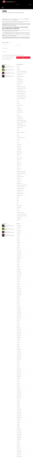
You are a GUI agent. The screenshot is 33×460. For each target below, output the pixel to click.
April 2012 (18, 366)
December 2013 (19, 332)
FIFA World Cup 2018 (20, 127)
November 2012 (19, 354)
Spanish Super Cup (19, 205)
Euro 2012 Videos (19, 110)
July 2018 (18, 279)
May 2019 (18, 264)
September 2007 (19, 456)
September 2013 (19, 337)
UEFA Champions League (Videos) (21, 215)
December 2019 (19, 254)
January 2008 (19, 449)
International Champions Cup (21, 137)
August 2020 (18, 242)
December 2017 (19, 291)
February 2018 (19, 288)
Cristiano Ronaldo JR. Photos (21, 93)
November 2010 (19, 393)
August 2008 (18, 439)
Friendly (18, 130)
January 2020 (19, 252)
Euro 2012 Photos (19, 108)
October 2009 (19, 415)
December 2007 (19, 451)
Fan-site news (19, 115)
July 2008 (18, 441)
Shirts (17, 202)
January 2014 (19, 330)
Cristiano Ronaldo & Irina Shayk (21, 86)
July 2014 (18, 320)
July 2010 (18, 400)
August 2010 (18, 398)
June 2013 (18, 342)
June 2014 (18, 322)
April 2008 (18, 446)
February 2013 (19, 349)
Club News (18, 69)
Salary (18, 198)
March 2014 (18, 327)
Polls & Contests (19, 168)
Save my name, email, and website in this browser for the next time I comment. (13, 55)
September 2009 (19, 417)
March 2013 (18, 347)
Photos (18, 166)
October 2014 (19, 315)
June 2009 (18, 422)
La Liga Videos (19, 147)
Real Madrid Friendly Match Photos (22, 185)
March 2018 (18, 286)
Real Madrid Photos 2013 (20, 190)
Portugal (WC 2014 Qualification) (21, 171)
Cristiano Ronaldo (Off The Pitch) (21, 88)
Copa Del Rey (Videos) (20, 79)
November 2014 (19, 313)
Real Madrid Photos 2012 (20, 188)
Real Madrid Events (19, 183)
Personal (18, 161)
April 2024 (18, 228)
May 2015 (18, 303)
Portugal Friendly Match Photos (21, 173)
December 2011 (19, 373)
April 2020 (18, 247)
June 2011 (18, 381)
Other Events (18, 159)
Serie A (18, 200)
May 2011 (18, 383)
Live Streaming (19, 149)
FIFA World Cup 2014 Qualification (21, 125)
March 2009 (18, 427)
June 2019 (18, 262)
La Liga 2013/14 (19, 144)
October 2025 (19, 225)
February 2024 (19, 230)
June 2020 (18, 245)
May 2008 (18, 444)
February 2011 (19, 388)
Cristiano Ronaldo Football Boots (21, 91)
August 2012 (18, 359)
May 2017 (18, 298)
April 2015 (18, 305)
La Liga (18, 142)
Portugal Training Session (20, 176)
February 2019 (19, 269)
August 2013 (18, 339)
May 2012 (18, 364)
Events (18, 113)
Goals (18, 134)
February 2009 (19, 429)
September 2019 (19, 257)
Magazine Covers (19, 151)
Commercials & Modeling (20, 76)
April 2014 (18, 325)
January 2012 (19, 371)
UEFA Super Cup (19, 217)
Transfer (18, 210)
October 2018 (19, 276)
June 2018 (18, 281)
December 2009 (19, 412)
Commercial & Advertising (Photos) (21, 71)
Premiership (18, 178)
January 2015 (19, 310)
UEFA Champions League (20, 212)
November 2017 (19, 293)
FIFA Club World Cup (20, 117)
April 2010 (18, 405)
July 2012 (18, 361)
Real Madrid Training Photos (21, 193)
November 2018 (19, 274)
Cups (17, 100)
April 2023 (18, 240)
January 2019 (19, 271)
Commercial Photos (19, 74)
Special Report (19, 207)
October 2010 (19, 395)
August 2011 (18, 378)
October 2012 (19, 356)
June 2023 (18, 237)
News (17, 156)
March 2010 (18, 407)
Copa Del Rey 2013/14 (20, 81)
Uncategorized (19, 219)
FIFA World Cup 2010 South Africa (21, 122)
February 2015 (19, 308)
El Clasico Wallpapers (20, 105)
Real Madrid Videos (19, 195)
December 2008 (19, 432)
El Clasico (18, 103)
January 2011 (19, 390)
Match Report (19, 154)
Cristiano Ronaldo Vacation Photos (21, 96)
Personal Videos (19, 164)
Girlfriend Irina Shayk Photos (21, 132)
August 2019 (18, 259)
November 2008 (19, 434)
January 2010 (19, 410)
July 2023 (18, 235)
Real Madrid (18, 181)
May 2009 (18, 424)
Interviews (18, 139)
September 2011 (19, 376)
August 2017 (18, 296)
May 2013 (18, 344)
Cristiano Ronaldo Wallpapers (21, 98)
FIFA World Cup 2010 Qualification (21, 120)
